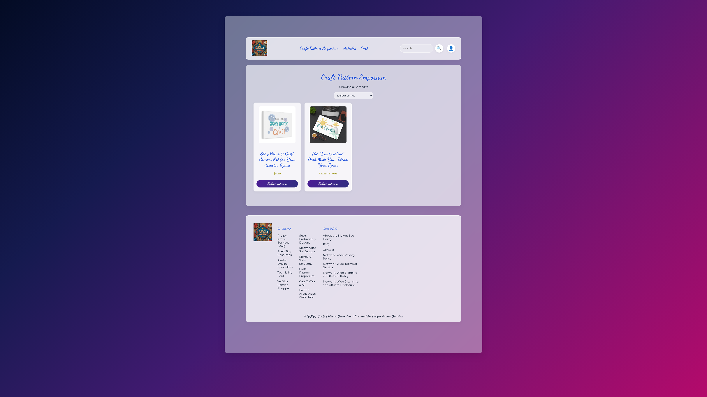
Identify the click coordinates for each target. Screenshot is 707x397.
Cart (364, 48)
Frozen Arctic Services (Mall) (283, 241)
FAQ (326, 244)
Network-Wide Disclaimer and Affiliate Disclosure (341, 283)
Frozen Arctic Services (388, 316)
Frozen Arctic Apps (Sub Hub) (307, 293)
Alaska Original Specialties (285, 263)
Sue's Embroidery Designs (307, 239)
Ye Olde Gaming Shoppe (283, 285)
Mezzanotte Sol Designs (307, 249)
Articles (349, 48)
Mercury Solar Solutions (305, 260)
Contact (328, 249)
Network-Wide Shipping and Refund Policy (340, 274)
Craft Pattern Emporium (319, 48)
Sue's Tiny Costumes (284, 253)
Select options (277, 183)
